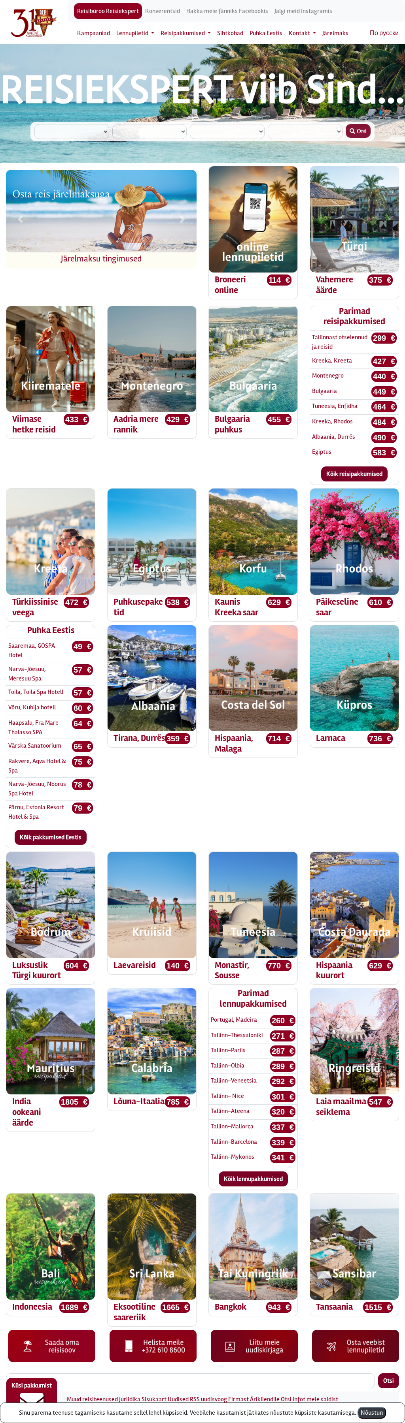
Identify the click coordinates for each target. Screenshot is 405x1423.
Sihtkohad (230, 33)
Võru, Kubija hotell (32, 707)
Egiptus (321, 452)
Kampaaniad (93, 33)
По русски (384, 33)
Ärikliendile (265, 1399)
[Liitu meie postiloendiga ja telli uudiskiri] (254, 1346)
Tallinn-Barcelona (234, 1142)
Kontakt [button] (300, 33)
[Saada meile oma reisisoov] (51, 1346)
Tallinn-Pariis (228, 1050)
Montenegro (328, 376)
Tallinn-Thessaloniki (237, 1035)
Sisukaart (154, 1399)
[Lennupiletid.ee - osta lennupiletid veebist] (355, 1346)
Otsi (388, 1381)
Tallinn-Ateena (230, 1111)
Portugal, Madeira (234, 1020)
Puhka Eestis (266, 33)
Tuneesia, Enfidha (335, 406)
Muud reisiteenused (92, 1399)
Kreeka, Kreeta (332, 361)
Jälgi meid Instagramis (303, 11)
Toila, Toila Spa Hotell (35, 692)
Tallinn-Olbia (227, 1066)
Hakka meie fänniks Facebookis (227, 11)
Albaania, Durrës (333, 437)
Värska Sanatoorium (34, 746)
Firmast (238, 1399)
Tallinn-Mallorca (232, 1126)
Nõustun (372, 1413)
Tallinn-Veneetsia (234, 1081)
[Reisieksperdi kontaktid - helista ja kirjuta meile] (153, 1346)
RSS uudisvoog (208, 1399)
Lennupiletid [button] (133, 33)
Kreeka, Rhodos (332, 421)
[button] (20, 219)
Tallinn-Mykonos (232, 1157)
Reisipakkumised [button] (183, 33)
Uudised (178, 1399)
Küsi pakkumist (31, 1385)
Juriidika (129, 1399)
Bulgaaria (324, 391)
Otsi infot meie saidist (309, 1399)
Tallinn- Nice (227, 1096)
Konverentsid (162, 11)
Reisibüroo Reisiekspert (108, 11)
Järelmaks (335, 33)
